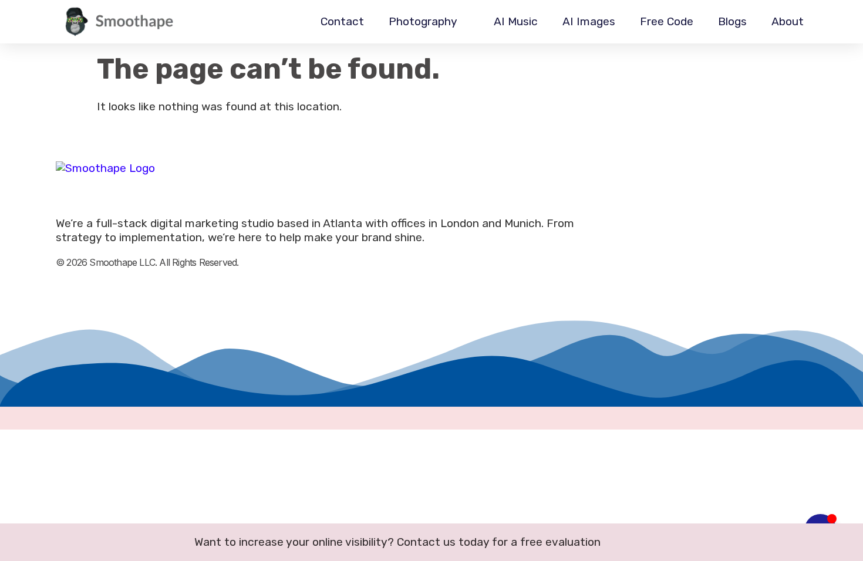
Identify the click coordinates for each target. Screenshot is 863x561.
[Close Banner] (850, 542)
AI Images (588, 21)
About (787, 21)
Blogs (732, 21)
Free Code (666, 21)
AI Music (516, 21)
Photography (423, 21)
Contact (342, 21)
